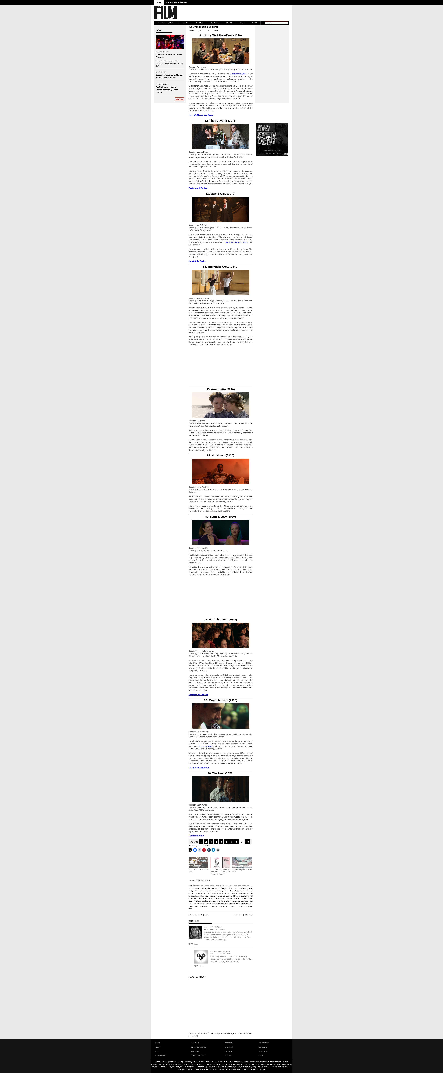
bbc (216, 888)
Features (214, 23)
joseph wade (200, 893)
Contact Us (195, 1051)
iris (248, 891)
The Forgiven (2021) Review (243, 915)
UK (236, 906)
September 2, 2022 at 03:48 (221, 954)
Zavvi (261, 1055)
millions (201, 896)
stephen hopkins (222, 904)
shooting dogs (235, 901)
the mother (203, 906)
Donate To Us (264, 1043)
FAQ (156, 1051)
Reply (196, 944)
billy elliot (228, 888)
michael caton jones (239, 893)
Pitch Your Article (198, 1047)
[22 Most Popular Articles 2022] (198, 862)
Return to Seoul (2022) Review (199, 915)
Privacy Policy (160, 1055)
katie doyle (214, 893)
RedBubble (263, 1051)
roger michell (193, 901)
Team (216, 30)
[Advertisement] (221, 366)
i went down (241, 891)
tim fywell (211, 906)
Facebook (229, 1051)
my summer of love (230, 896)
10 (247, 841)
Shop (254, 23)
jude (207, 893)
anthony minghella (207, 888)
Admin (223, 951)
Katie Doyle (219, 886)
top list (218, 906)
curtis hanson (242, 888)
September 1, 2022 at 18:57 (215, 929)
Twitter (228, 1055)
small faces (244, 901)
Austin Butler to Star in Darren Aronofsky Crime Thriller (167, 90)
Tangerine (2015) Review (176, 2)
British (235, 888)
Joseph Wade (209, 886)
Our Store (263, 1047)
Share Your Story (198, 1055)
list (220, 893)
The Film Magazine (166, 23)
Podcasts (228, 1043)
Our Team (195, 1043)
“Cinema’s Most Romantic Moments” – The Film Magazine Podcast (220, 871)
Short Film (229, 1047)
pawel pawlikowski (214, 898)
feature (207, 891)
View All (179, 99)
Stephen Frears (210, 904)
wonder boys (242, 906)
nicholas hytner (243, 896)
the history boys (234, 904)
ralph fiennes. (238, 898)
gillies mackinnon (216, 891)
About (157, 1047)
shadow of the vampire (221, 901)
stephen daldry (199, 904)
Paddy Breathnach (200, 898)
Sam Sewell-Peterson (233, 886)
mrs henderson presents (213, 896)
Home (157, 1043)
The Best (245, 886)
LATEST (185, 23)
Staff (242, 23)
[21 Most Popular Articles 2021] (242, 862)
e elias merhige (198, 891)
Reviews (199, 23)
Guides (229, 23)
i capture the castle (229, 891)
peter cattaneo (227, 898)
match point (226, 893)
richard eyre (248, 898)
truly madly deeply (227, 906)
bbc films (221, 888)
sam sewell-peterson (205, 901)
